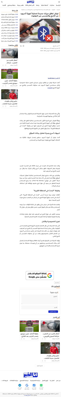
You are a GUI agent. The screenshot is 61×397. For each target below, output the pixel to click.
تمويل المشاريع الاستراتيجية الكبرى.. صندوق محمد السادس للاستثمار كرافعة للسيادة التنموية (8, 17)
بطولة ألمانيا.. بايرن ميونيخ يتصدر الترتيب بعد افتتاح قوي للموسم (8, 14)
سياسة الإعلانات (14, 380)
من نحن (58, 380)
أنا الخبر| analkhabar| (54, 78)
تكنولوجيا (53, 9)
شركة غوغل (57, 282)
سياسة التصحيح (24, 380)
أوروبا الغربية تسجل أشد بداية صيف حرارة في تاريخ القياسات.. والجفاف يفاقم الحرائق (8, 38)
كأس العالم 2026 (29, 5)
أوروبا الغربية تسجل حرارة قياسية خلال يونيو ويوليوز (8, 41)
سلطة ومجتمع (11, 5)
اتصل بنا (52, 380)
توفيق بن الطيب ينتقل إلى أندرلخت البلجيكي (8, 30)
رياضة (37, 5)
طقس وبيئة (20, 5)
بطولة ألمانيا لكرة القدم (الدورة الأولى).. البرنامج (8, 22)
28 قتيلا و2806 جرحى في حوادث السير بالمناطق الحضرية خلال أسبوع (8, 25)
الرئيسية (58, 5)
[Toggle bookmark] (23, 46)
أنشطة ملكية (44, 5)
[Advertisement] (40, 66)
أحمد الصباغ (56, 46)
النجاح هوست (27, 395)
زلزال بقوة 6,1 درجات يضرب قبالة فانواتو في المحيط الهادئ (8, 33)
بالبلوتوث (50, 88)
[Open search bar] (2, 2)
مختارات (52, 5)
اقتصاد (4, 5)
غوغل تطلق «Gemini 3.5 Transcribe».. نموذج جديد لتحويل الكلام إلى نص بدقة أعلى (8, 19)
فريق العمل (45, 380)
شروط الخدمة (4, 380)
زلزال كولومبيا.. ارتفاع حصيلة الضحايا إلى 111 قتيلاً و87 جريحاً (8, 35)
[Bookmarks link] (59, 2)
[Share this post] (21, 46)
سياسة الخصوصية (35, 380)
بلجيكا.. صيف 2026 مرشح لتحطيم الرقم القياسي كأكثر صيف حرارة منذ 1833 (8, 27)
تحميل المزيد (40, 365)
